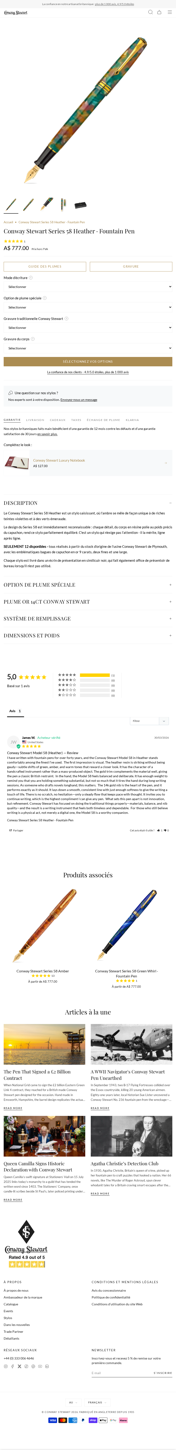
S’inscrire (163, 1373)
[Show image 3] (45, 206)
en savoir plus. (47, 434)
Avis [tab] (12, 711)
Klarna (132, 420)
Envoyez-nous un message (78, 400)
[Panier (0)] (159, 13)
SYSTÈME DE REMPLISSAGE (37, 618)
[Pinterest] (33, 1367)
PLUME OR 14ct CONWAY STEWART (47, 601)
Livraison (35, 420)
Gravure (131, 266)
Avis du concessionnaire (109, 1290)
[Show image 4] (63, 206)
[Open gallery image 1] (88, 111)
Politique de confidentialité (111, 1297)
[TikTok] (26, 1367)
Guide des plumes (44, 266)
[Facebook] (13, 1367)
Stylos (8, 1318)
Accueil (8, 222)
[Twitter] (19, 1367)
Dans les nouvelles (17, 1325)
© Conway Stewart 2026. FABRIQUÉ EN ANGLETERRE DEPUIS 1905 (88, 1411)
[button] (159, 830)
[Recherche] (150, 13)
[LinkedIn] (47, 1367)
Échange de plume (103, 420)
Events (8, 1311)
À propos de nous (16, 1290)
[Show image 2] (28, 206)
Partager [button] (18, 830)
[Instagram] (6, 1367)
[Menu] (169, 13)
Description (21, 502)
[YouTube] (40, 1367)
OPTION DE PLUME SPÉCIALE (39, 584)
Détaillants (11, 1338)
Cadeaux (58, 420)
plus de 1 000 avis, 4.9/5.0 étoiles (114, 4)
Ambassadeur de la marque (23, 1297)
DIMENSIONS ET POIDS (32, 635)
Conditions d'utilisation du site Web (117, 1304)
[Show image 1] (11, 206)
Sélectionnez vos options (88, 361)
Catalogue (11, 1304)
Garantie (12, 419)
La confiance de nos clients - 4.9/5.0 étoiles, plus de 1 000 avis (88, 372)
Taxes (76, 420)
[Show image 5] (80, 206)
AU (71, 1402)
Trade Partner (13, 1331)
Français (95, 1402)
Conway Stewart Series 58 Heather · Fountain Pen (40, 820)
